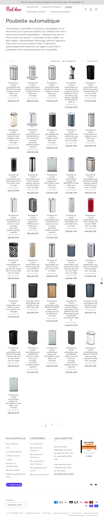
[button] (52, 7)
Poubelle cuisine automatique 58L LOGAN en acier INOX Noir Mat (33, 304)
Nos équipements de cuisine (38, 469)
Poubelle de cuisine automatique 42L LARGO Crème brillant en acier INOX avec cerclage (13, 136)
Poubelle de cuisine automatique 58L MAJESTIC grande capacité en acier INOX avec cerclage (13, 89)
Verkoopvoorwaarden (91, 513)
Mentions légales (13, 470)
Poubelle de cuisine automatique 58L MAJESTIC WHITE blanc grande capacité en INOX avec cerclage (90, 354)
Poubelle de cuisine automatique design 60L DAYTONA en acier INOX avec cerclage (52, 181)
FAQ (7, 448)
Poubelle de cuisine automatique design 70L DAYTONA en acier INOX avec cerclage (13, 401)
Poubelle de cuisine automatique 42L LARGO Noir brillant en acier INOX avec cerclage (52, 136)
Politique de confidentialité (12, 464)
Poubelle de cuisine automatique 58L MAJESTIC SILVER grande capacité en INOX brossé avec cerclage (90, 181)
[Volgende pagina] (58, 424)
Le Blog (9, 460)
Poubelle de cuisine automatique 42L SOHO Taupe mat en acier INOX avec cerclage (33, 265)
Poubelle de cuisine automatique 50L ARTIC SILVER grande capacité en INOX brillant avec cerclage (33, 181)
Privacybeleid (46, 513)
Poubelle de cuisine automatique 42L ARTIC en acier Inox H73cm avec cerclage (52, 265)
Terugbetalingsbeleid (32, 513)
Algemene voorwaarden (61, 513)
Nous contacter (12, 444)
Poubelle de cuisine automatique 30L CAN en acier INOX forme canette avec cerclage (90, 265)
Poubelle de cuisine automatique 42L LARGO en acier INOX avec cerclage (90, 135)
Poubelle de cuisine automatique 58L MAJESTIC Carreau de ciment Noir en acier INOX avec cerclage (13, 266)
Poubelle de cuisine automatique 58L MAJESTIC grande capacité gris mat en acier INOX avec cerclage (71, 266)
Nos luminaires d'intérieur (36, 449)
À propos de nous (13, 456)
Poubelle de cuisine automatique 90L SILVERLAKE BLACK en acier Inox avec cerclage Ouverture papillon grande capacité (71, 357)
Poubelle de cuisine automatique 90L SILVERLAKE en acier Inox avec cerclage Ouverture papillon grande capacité (33, 138)
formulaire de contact (64, 474)
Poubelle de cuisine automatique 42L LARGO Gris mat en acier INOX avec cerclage (71, 135)
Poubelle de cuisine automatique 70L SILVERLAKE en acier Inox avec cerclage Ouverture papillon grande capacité (13, 223)
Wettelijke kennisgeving (76, 515)
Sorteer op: (55, 61)
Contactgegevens (92, 515)
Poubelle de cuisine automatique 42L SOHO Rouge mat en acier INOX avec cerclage (90, 220)
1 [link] (45, 425)
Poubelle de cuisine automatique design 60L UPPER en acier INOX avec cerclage (32, 221)
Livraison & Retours (14, 452)
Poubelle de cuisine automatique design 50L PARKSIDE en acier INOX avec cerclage (71, 181)
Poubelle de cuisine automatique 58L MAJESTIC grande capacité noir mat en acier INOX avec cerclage (13, 354)
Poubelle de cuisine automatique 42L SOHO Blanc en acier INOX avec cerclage (71, 220)
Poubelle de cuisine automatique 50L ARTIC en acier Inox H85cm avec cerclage (13, 306)
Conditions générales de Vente (16, 475)
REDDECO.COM (18, 513)
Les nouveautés (36, 444)
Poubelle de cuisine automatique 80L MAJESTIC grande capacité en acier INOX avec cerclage (32, 89)
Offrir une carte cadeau (39, 474)
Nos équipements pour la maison (37, 462)
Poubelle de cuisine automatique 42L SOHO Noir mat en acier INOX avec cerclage (13, 180)
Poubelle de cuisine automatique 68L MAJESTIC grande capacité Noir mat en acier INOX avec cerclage (90, 89)
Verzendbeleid (76, 513)
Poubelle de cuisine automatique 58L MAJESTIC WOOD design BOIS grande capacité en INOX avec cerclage (52, 308)
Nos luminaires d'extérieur (36, 455)
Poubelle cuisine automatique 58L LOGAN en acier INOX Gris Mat (91, 304)
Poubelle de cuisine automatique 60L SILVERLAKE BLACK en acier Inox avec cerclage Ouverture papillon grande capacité (33, 357)
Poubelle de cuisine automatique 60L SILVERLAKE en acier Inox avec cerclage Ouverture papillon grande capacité (52, 223)
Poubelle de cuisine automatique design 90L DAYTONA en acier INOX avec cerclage (52, 354)
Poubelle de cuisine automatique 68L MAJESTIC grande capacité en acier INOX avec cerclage (52, 89)
